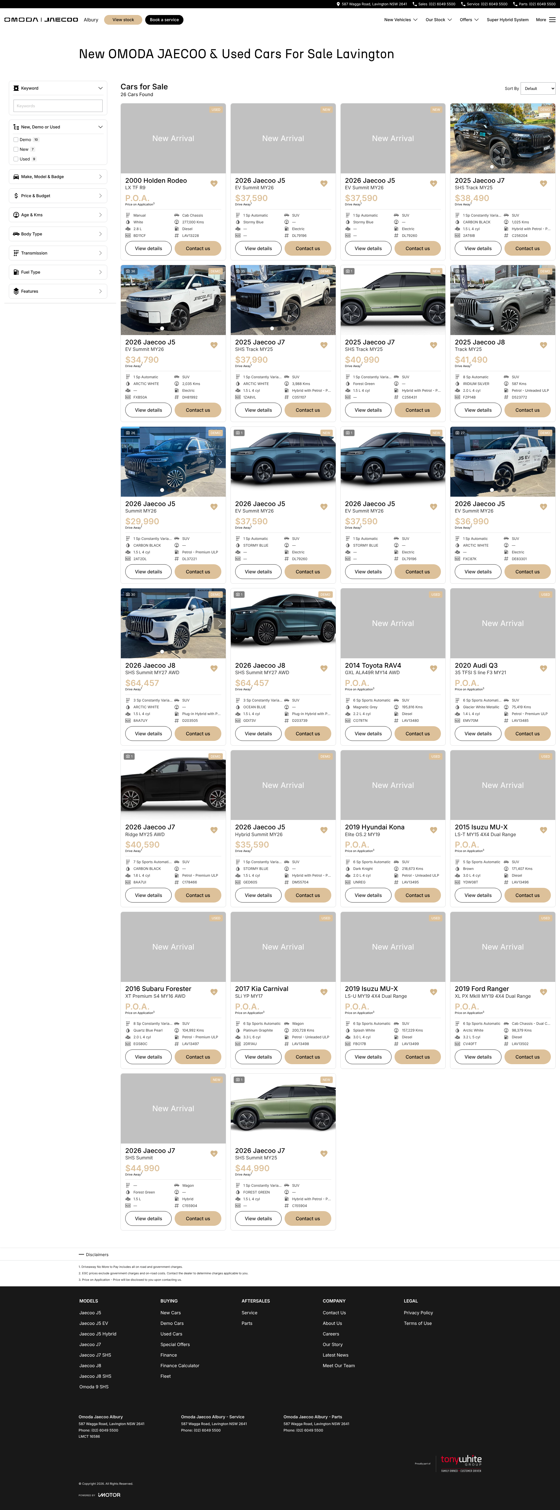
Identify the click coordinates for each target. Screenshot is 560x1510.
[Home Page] (41, 20)
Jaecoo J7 (90, 1344)
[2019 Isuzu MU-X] (393, 947)
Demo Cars (172, 1323)
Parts (247, 1323)
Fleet (166, 1376)
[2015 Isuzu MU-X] (502, 785)
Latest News (335, 1355)
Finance (169, 1355)
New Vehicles (398, 19)
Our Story (333, 1344)
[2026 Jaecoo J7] (173, 785)
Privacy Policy (418, 1312)
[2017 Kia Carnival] (283, 947)
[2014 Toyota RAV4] (393, 623)
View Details (148, 248)
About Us (332, 1323)
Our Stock (435, 19)
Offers (466, 19)
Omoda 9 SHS (93, 1387)
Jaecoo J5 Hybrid (97, 1334)
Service (250, 1312)
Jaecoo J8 (90, 1365)
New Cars (171, 1312)
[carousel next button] (549, 138)
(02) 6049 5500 (104, 1430)
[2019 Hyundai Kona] (393, 785)
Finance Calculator (180, 1365)
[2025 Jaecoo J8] (502, 300)
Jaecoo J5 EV (93, 1323)
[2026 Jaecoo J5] (283, 138)
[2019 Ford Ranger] (502, 947)
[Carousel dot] (492, 167)
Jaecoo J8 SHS (95, 1376)
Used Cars (171, 1334)
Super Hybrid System (508, 19)
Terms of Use (418, 1323)
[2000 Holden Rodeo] (173, 138)
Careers (331, 1334)
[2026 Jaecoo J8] (173, 623)
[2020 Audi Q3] (502, 623)
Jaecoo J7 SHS (95, 1355)
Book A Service (164, 19)
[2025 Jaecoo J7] (502, 138)
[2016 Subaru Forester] (173, 947)
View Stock (123, 19)
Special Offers (175, 1344)
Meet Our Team (339, 1365)
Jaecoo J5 (90, 1312)
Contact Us (198, 248)
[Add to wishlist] (214, 183)
